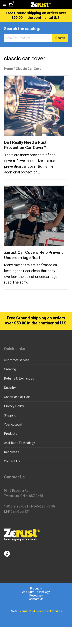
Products (10, 434)
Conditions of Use (17, 397)
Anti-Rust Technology (19, 443)
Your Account (13, 424)
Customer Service (16, 360)
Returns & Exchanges (19, 378)
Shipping (10, 415)
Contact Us (12, 461)
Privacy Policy (14, 406)
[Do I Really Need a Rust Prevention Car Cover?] (34, 105)
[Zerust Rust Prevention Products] (41, 4)
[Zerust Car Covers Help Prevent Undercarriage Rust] (34, 215)
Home (8, 69)
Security (10, 388)
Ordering (10, 369)
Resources (11, 452)
